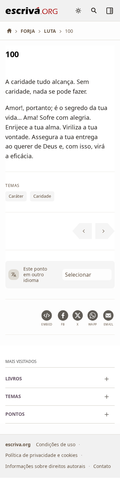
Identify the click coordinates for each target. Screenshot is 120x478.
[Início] (11, 31)
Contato (102, 466)
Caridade (42, 196)
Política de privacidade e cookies (41, 455)
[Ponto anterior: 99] (82, 231)
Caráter (16, 196)
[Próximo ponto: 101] (105, 231)
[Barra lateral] (110, 10)
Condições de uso (55, 444)
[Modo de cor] (78, 11)
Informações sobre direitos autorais (45, 466)
